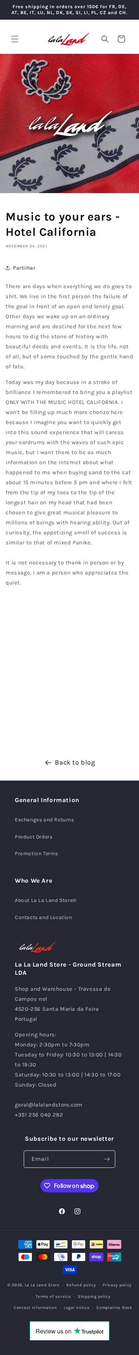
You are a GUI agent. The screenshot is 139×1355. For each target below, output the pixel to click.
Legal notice (76, 1307)
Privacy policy (117, 1285)
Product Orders (33, 837)
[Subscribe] (107, 1159)
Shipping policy (94, 1296)
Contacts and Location (43, 917)
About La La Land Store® (46, 900)
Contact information (35, 1307)
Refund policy (81, 1285)
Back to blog (75, 762)
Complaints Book (114, 1307)
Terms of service (53, 1296)
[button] (15, 39)
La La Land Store (42, 1285)
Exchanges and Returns (44, 820)
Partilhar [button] (24, 268)
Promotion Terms (36, 853)
